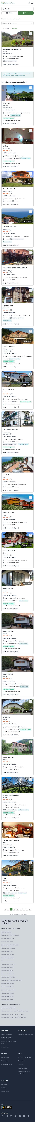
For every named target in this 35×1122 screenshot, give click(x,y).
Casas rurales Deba (7, 941)
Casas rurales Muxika (7, 954)
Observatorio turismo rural (8, 1042)
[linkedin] (28, 1117)
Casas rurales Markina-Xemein (10, 935)
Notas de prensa (6, 1038)
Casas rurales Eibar (7, 970)
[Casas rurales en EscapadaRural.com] (8, 3)
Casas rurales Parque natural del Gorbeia (13, 1017)
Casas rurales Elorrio (7, 987)
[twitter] (11, 1117)
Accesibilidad (22, 1068)
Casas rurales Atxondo (8, 990)
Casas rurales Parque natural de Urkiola (12, 1014)
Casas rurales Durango (8, 977)
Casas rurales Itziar (7, 951)
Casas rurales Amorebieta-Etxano (11, 980)
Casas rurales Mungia (7, 993)
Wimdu (3, 1088)
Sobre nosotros (6, 1034)
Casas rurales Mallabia (8, 964)
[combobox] (17, 9)
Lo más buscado (6, 1064)
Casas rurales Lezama (7, 999)
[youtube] (20, 1117)
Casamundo (5, 1091)
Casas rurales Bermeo (7, 958)
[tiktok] (15, 1117)
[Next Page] (27, 909)
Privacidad (21, 1061)
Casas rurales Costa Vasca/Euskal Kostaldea (14, 1011)
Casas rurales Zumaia (7, 974)
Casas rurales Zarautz (7, 996)
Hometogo (4, 1084)
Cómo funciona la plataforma (24, 1073)
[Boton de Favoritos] (30, 33)
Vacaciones (5, 1061)
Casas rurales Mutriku (7, 938)
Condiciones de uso (24, 1057)
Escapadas (5, 1057)
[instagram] (7, 1117)
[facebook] (2, 1117)
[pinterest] (24, 1117)
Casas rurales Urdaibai (8, 1008)
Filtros (10, 13)
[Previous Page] (8, 909)
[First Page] (5, 909)
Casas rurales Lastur (7, 961)
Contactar (4, 1047)
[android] (17, 1107)
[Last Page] (30, 909)
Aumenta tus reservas (25, 1034)
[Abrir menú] (32, 3)
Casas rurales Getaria (7, 983)
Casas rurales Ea (6, 932)
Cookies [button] (21, 1064)
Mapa (27, 13)
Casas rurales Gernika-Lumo (9, 945)
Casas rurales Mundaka (8, 948)
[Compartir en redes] (29, 3)
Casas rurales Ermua (7, 967)
